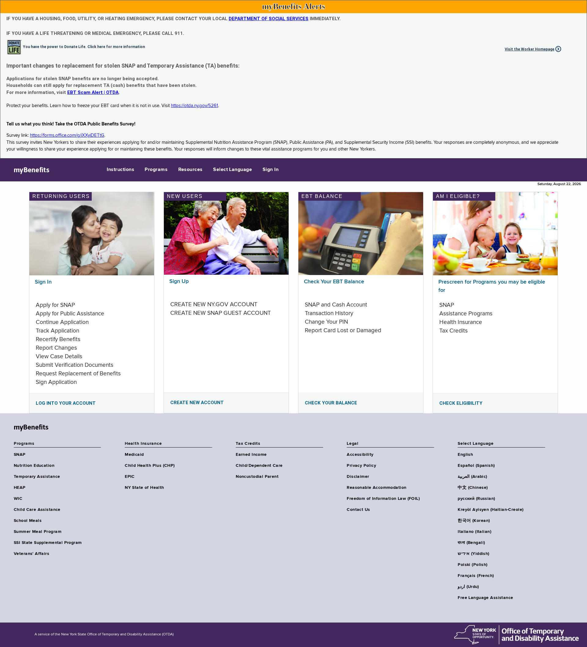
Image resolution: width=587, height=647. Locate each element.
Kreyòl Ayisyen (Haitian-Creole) (490, 510)
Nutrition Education (34, 465)
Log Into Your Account (66, 403)
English (465, 454)
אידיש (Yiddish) (473, 554)
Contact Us (358, 510)
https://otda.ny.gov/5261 (194, 105)
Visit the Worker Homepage (529, 49)
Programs (156, 169)
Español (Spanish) (476, 465)
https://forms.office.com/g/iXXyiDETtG (67, 135)
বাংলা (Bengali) (471, 543)
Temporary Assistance (37, 476)
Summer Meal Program (37, 532)
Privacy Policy (361, 465)
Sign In (271, 169)
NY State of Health (144, 487)
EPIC (130, 476)
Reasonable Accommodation (376, 487)
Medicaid (134, 454)
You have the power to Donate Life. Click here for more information (84, 46)
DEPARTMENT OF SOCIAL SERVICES (268, 18)
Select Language (232, 169)
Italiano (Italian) (474, 532)
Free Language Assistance (485, 598)
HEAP (20, 487)
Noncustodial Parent (257, 476)
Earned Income (251, 454)
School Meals (28, 521)
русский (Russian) (476, 498)
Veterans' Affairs (31, 554)
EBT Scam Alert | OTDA (93, 92)
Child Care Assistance (37, 510)
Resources (190, 169)
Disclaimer (358, 476)
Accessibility (360, 454)
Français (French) (476, 576)
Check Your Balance (331, 403)
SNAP (20, 454)
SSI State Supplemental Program (48, 543)
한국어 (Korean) (474, 521)
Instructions (120, 169)
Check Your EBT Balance (334, 281)
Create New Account (197, 402)
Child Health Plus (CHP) (150, 465)
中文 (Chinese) (473, 487)
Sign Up (179, 281)
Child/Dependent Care (259, 465)
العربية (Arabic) (472, 476)
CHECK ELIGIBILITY (460, 403)
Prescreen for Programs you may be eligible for (491, 286)
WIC (18, 498)
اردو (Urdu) (468, 587)
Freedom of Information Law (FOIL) (383, 498)
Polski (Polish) (472, 565)
